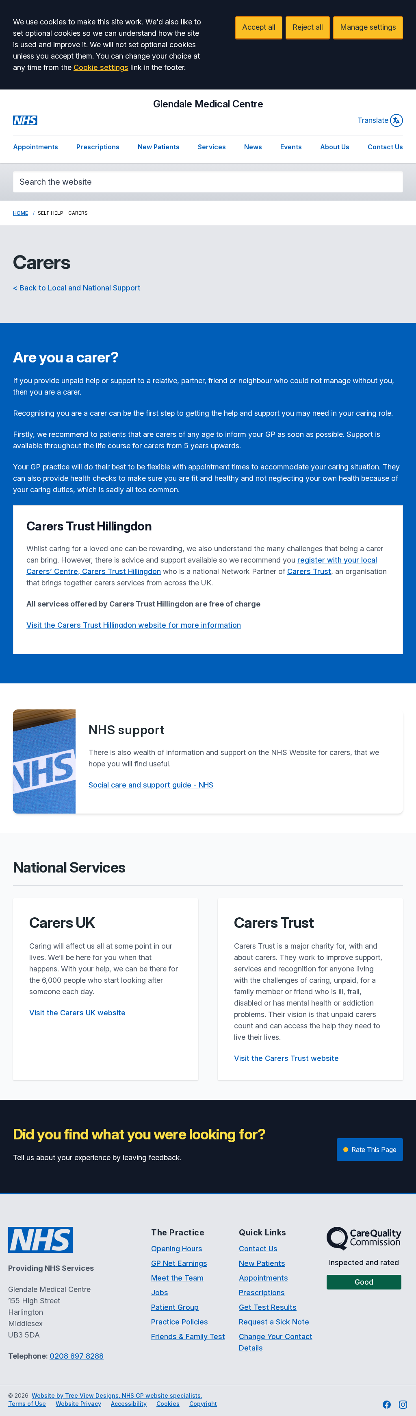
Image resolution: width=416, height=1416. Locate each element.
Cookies (168, 1403)
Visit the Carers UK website (77, 1012)
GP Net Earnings (179, 1263)
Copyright (203, 1403)
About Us (334, 147)
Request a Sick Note (274, 1322)
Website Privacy (78, 1403)
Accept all (258, 27)
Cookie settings (101, 67)
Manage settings (368, 27)
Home (20, 213)
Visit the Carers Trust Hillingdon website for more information (133, 625)
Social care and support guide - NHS (151, 785)
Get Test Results (268, 1307)
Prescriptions (97, 147)
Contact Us (385, 147)
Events (291, 147)
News (253, 147)
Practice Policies (179, 1322)
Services (212, 147)
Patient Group (175, 1307)
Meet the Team (177, 1278)
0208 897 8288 (77, 1356)
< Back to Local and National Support (77, 288)
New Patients (159, 147)
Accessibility (129, 1403)
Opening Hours (176, 1248)
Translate (373, 120)
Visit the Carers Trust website (286, 1058)
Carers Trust (309, 571)
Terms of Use (27, 1403)
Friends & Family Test (188, 1336)
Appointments (35, 147)
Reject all (307, 27)
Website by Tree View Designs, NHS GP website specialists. (117, 1395)
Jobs (159, 1292)
